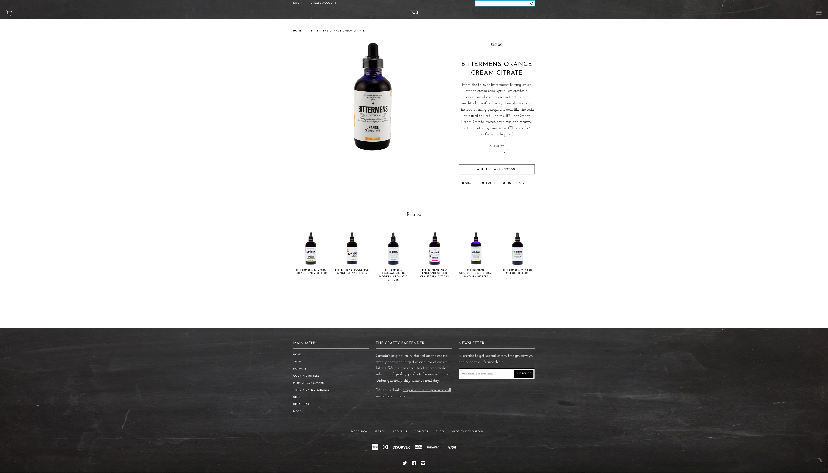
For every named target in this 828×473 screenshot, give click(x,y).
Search (379, 432)
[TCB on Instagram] (423, 464)
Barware (299, 369)
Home (297, 31)
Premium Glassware (308, 383)
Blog (440, 432)
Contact (421, 432)
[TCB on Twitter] (405, 464)
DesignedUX (474, 432)
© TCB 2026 (359, 432)
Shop (297, 362)
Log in (298, 3)
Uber (296, 397)
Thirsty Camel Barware (311, 390)
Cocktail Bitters (306, 376)
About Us (400, 432)
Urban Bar (301, 404)
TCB (414, 13)
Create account (323, 3)
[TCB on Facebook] (414, 464)
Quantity (496, 147)
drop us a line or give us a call (427, 390)
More (297, 411)
